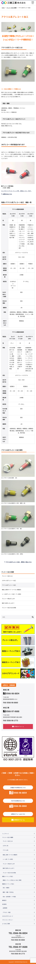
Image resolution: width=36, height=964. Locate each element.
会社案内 (4, 904)
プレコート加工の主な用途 (9, 607)
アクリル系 (5, 850)
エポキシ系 (5, 845)
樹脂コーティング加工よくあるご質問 (12, 880)
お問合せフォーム (19, 726)
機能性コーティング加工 (8, 884)
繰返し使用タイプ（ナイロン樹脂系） (12, 589)
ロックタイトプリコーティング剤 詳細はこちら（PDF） (16, 191)
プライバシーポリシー (7, 920)
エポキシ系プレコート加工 (9, 580)
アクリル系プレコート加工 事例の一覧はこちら (19, 562)
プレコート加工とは (7, 576)
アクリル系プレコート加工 (9, 585)
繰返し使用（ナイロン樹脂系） (10, 854)
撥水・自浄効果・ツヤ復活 (9, 896)
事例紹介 (4, 900)
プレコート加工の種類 (7, 572)
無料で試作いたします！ (8, 603)
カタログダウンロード (7, 916)
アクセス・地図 (6, 912)
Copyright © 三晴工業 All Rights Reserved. (18, 962)
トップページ (5, 833)
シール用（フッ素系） (8, 859)
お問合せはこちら (7, 194)
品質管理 (5, 908)
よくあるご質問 (6, 923)
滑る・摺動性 (6, 887)
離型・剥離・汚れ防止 (8, 892)
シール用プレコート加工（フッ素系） (12, 594)
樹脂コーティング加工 (7, 876)
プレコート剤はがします (8, 598)
